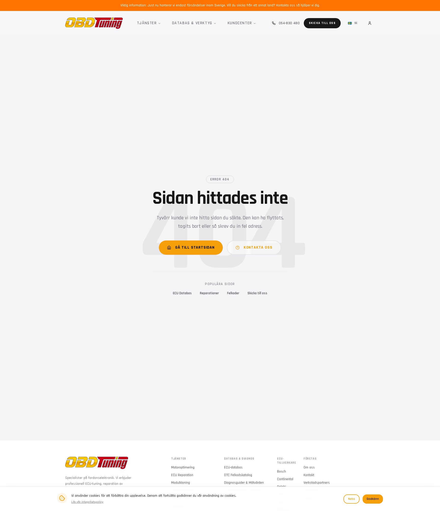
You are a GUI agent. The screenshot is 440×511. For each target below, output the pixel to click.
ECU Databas (182, 293)
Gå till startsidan (194, 247)
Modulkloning (180, 482)
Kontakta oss (258, 247)
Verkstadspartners (317, 482)
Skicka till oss (322, 23)
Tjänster (147, 23)
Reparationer (209, 293)
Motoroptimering (183, 467)
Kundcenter (240, 23)
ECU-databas (233, 467)
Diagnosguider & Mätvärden (244, 482)
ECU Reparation (182, 475)
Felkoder (233, 293)
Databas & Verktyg (192, 23)
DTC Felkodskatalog (238, 475)
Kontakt (309, 475)
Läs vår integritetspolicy (87, 502)
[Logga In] (370, 23)
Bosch (281, 471)
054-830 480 (289, 23)
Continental (285, 479)
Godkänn (373, 499)
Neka (351, 499)
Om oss (309, 467)
